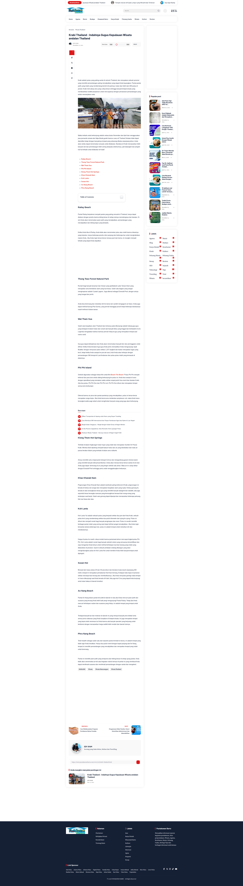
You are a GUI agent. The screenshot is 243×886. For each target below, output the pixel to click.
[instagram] (170, 869)
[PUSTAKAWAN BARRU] (75, 13)
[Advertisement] (117, 63)
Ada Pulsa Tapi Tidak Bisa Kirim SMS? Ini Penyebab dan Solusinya (167, 102)
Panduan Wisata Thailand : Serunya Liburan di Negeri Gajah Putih (102, 433)
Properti (128, 856)
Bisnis (85, 19)
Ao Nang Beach (87, 185)
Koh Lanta (85, 178)
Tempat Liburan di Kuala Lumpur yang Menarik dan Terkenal (93, 3)
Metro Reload (80, 872)
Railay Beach (86, 159)
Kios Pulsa (143, 870)
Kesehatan (168, 247)
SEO (155, 265)
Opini (127, 853)
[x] (71, 62)
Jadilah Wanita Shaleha (167, 214)
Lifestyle (128, 846)
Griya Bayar (115, 870)
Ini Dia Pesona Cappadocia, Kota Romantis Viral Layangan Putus (101, 428)
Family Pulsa (106, 870)
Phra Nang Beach (87, 188)
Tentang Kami (100, 843)
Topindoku (132, 872)
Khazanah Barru (103, 19)
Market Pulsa (70, 872)
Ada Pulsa (69, 870)
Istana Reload (125, 870)
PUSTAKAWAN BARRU (117, 879)
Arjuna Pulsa (77, 870)
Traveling (155, 274)
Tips (168, 270)
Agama (78, 19)
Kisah (155, 251)
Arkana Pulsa (87, 870)
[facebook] (71, 57)
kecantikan (168, 278)
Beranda (71, 30)
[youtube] (176, 869)
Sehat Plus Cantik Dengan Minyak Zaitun (168, 140)
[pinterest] (71, 78)
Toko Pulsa (124, 872)
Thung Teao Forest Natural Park (92, 162)
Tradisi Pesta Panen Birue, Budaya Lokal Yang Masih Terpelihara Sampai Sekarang (168, 202)
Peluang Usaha (127, 19)
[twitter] (167, 869)
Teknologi (155, 270)
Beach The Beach (117, 374)
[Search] (158, 11)
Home (71, 19)
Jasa (126, 833)
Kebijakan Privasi (101, 836)
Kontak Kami (100, 840)
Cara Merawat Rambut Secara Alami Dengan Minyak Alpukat (167, 177)
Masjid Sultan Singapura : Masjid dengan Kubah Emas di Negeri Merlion (103, 424)
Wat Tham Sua (86, 165)
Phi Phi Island (86, 168)
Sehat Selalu (107, 872)
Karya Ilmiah (115, 19)
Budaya (92, 19)
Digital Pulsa (96, 870)
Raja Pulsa (99, 872)
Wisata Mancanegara (101, 669)
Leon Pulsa (151, 870)
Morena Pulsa (90, 872)
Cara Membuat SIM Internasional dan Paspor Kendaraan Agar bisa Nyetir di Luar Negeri (108, 420)
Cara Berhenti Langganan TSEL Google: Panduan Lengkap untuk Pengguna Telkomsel (167, 127)
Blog (155, 243)
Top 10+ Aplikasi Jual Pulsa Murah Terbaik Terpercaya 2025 (167, 165)
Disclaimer (99, 833)
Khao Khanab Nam (88, 175)
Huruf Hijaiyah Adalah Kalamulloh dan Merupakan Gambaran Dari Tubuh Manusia (168, 115)
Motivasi (128, 850)
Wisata (137, 19)
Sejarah (168, 265)
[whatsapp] (71, 73)
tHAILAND (82, 669)
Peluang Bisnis (155, 256)
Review (152, 19)
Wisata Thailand (80, 30)
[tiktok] (173, 869)
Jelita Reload (134, 870)
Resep (155, 261)
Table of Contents (87, 197)
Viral (168, 274)
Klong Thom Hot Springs (90, 172)
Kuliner (144, 19)
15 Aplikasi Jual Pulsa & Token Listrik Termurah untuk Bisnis (167, 190)
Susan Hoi (85, 181)
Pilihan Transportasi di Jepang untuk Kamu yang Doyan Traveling (101, 416)
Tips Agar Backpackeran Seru (132, 3)
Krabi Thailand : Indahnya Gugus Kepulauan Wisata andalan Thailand (112, 775)
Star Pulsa (116, 872)
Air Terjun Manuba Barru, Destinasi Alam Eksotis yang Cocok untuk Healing (168, 152)
